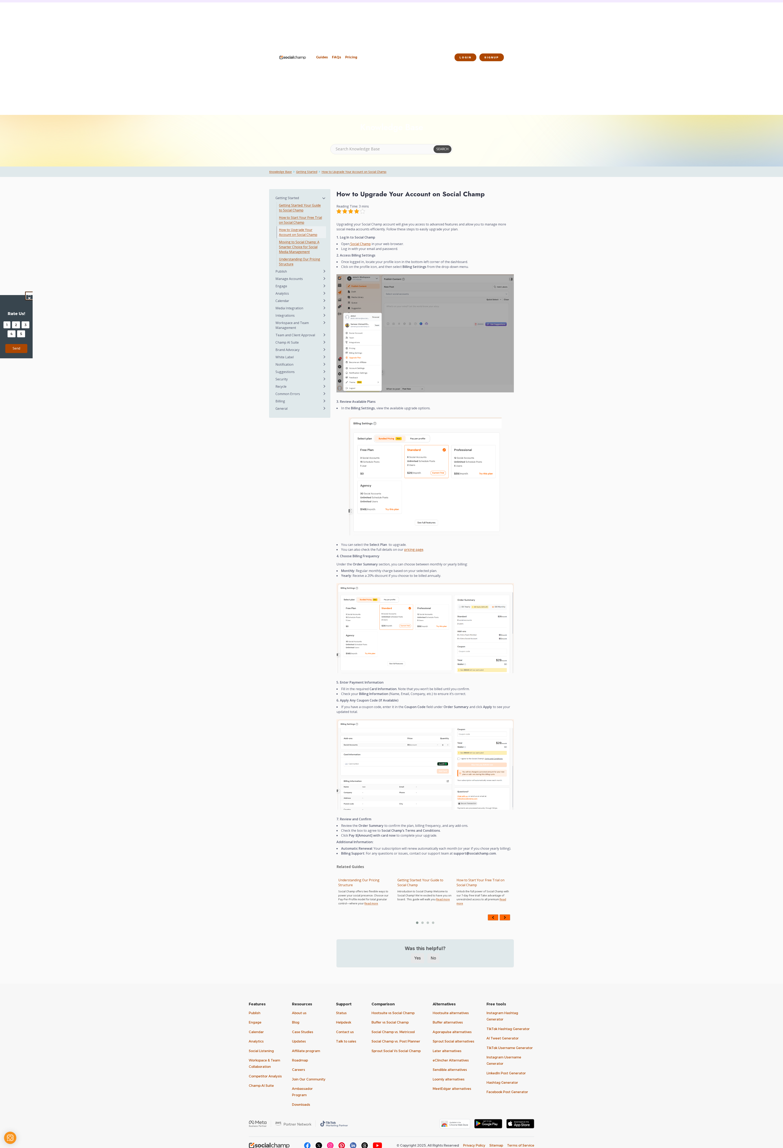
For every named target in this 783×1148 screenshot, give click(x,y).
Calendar (256, 1032)
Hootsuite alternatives (451, 1013)
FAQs (336, 57)
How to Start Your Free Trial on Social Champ (421, 882)
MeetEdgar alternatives (452, 1089)
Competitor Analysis (265, 1076)
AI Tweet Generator (503, 1038)
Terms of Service (520, 1145)
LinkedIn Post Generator (506, 1073)
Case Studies (302, 1032)
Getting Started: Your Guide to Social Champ (361, 882)
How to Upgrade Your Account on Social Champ (354, 172)
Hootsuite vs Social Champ (393, 1013)
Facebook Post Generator (507, 1092)
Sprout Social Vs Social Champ (396, 1051)
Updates (299, 1041)
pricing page (413, 549)
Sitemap (496, 1145)
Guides (322, 57)
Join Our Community (308, 1079)
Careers (298, 1070)
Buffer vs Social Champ (390, 1022)
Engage (255, 1022)
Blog (295, 1022)
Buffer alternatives (448, 1022)
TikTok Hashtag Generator (508, 1029)
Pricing (351, 57)
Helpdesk (343, 1022)
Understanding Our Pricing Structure (299, 261)
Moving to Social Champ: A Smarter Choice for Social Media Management (483, 885)
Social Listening (261, 1051)
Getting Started (306, 172)
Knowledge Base (280, 172)
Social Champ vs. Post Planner (396, 1041)
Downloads (301, 1105)
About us (299, 1013)
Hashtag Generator (502, 1083)
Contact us (345, 1032)
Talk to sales (346, 1041)
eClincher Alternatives (451, 1060)
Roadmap (300, 1060)
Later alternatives (447, 1051)
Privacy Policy (474, 1145)
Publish (254, 1013)
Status (341, 1013)
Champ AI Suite (261, 1086)
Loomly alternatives (448, 1079)
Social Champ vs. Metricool (393, 1032)
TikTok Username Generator (510, 1048)
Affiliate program (306, 1051)
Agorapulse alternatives (452, 1032)
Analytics (256, 1041)
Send (16, 348)
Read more (384, 899)
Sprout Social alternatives (453, 1041)
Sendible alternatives (450, 1070)
